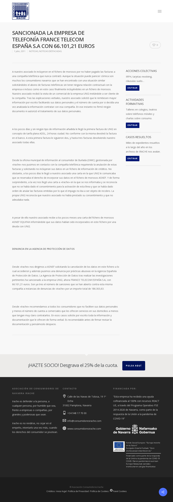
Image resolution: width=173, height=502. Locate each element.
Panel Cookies (120, 491)
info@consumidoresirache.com (84, 420)
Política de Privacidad (78, 491)
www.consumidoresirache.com (84, 428)
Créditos (50, 491)
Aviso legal (61, 491)
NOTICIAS (33, 51)
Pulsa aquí (134, 365)
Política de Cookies (99, 491)
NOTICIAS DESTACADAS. (50, 51)
